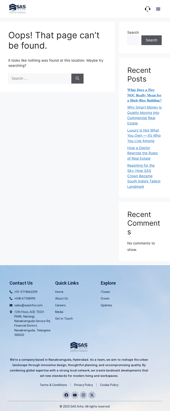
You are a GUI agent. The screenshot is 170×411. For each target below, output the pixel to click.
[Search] (77, 79)
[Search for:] (39, 78)
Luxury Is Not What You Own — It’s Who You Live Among (144, 135)
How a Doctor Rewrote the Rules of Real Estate (142, 153)
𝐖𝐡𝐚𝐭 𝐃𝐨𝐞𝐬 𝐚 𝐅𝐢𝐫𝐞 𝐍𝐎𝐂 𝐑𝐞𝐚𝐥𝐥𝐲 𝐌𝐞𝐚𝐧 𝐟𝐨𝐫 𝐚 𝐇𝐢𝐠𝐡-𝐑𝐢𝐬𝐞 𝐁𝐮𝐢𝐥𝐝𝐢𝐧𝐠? (144, 95)
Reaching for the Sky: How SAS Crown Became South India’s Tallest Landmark (143, 176)
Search (133, 32)
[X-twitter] (92, 395)
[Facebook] (66, 395)
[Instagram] (83, 395)
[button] (158, 8)
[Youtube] (75, 395)
